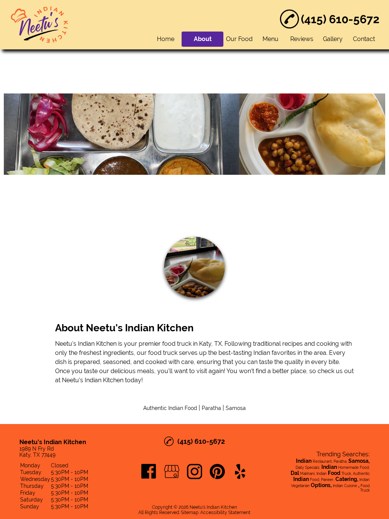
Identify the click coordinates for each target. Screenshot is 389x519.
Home (165, 39)
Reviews (301, 39)
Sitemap (189, 512)
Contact (364, 39)
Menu (270, 39)
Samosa (236, 408)
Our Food (239, 39)
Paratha (211, 408)
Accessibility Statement (225, 512)
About (203, 39)
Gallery (333, 39)
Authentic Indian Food (170, 408)
